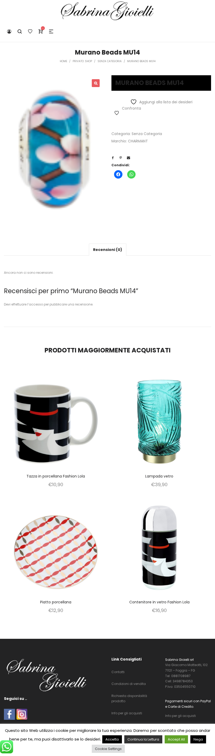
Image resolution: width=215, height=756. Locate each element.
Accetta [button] (112, 739)
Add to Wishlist (116, 113)
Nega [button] (198, 739)
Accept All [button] (176, 739)
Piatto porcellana (55, 602)
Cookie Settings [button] (108, 748)
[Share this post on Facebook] (113, 158)
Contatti (118, 672)
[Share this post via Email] (128, 158)
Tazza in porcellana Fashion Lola (55, 476)
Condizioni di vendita (128, 684)
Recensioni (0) (107, 249)
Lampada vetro (159, 476)
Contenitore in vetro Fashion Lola (159, 602)
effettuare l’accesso (27, 304)
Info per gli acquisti (126, 713)
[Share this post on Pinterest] (121, 158)
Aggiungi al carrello (56, 429)
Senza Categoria (147, 133)
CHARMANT (138, 141)
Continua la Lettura (143, 739)
